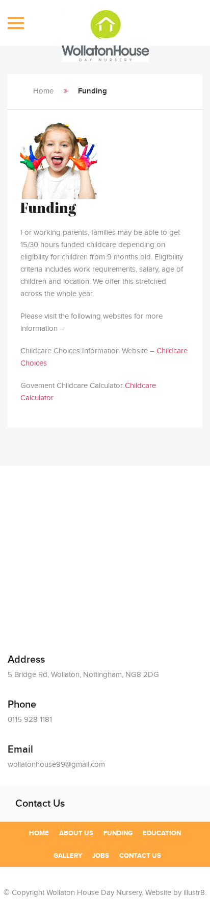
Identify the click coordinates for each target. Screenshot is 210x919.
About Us (76, 833)
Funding (118, 833)
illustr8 (194, 892)
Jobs (100, 856)
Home (43, 91)
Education (162, 833)
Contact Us (140, 856)
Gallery (68, 856)
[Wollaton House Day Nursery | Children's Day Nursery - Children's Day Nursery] (105, 27)
